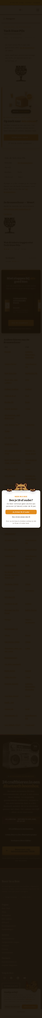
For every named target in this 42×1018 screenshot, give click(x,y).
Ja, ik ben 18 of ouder (21, 512)
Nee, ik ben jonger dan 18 (21, 517)
